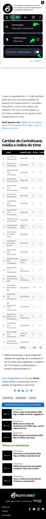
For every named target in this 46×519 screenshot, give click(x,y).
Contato (5, 511)
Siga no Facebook (29, 509)
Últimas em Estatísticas (15, 445)
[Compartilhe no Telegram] (31, 390)
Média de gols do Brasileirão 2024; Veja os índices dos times (28, 436)
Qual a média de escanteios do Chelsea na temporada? (27, 480)
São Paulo (14, 181)
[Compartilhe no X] (19, 390)
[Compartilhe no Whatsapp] (27, 390)
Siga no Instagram (38, 509)
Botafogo (10, 210)
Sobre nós (5, 507)
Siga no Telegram (42, 509)
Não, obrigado (35, 61)
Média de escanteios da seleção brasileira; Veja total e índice (27, 467)
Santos (9, 194)
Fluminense (11, 328)
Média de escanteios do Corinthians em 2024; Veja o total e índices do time (22, 125)
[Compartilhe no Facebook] (15, 390)
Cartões (32, 398)
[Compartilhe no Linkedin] (23, 390)
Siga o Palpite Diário (11, 378)
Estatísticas (8, 398)
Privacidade (6, 515)
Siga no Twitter (34, 509)
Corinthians (11, 157)
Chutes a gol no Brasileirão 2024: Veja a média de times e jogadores (28, 413)
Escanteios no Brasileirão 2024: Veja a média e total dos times (27, 454)
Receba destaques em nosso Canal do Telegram (23, 405)
